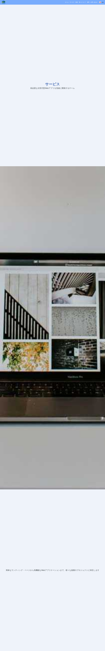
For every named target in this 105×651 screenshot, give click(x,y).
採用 (88, 2)
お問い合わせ (93, 2)
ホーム (67, 2)
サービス (72, 2)
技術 (76, 2)
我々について (82, 2)
